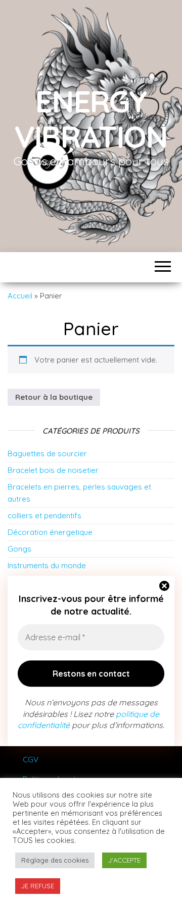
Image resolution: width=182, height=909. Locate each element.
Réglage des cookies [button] (54, 860)
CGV (30, 759)
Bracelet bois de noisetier (53, 470)
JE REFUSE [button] (37, 886)
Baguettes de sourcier (47, 453)
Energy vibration (91, 118)
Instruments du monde (47, 565)
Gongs (19, 549)
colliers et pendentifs (44, 515)
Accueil (20, 295)
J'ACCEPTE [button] (124, 860)
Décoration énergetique (50, 532)
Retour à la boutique (54, 397)
